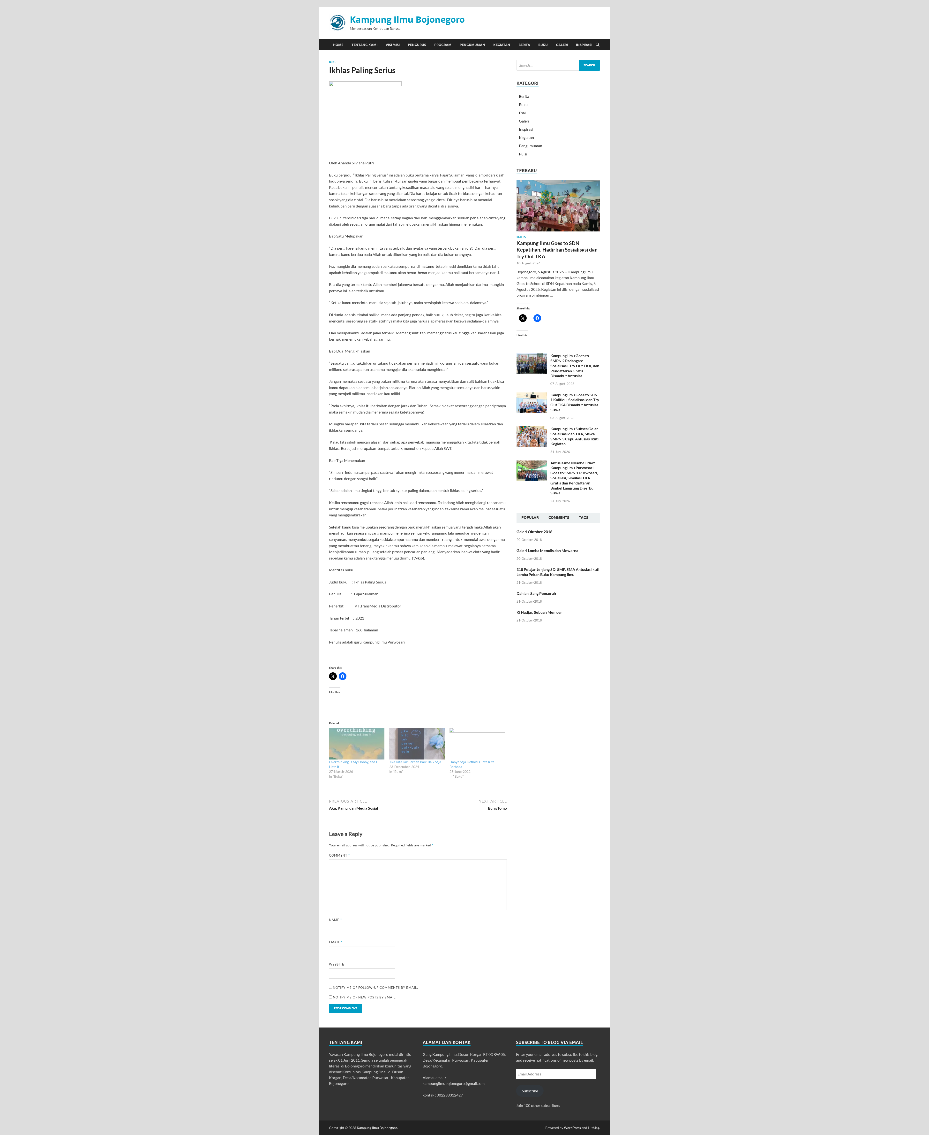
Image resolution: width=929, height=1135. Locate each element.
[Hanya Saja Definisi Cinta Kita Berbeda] (477, 743)
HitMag (593, 1128)
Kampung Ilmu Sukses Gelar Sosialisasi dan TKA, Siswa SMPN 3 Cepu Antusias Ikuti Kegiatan (574, 436)
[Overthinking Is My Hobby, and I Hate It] (356, 743)
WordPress (572, 1128)
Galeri (562, 45)
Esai (522, 112)
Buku (543, 45)
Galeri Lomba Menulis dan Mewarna (547, 550)
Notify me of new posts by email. (365, 997)
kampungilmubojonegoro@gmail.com (454, 1083)
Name (335, 920)
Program (442, 45)
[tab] (530, 518)
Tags (583, 517)
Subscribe (530, 1091)
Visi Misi (393, 45)
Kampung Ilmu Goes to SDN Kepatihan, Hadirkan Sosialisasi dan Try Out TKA (557, 249)
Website (336, 964)
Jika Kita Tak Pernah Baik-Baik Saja (415, 762)
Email (335, 942)
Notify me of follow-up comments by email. (375, 987)
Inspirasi (584, 45)
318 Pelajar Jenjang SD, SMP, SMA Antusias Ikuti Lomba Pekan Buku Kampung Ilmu (558, 572)
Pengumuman (472, 45)
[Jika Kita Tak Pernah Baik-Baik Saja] (417, 743)
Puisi (523, 154)
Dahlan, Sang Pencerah (536, 593)
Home (338, 45)
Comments (558, 517)
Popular (530, 517)
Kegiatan (501, 45)
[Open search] (597, 44)
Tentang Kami (364, 45)
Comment (339, 855)
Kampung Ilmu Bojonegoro (407, 19)
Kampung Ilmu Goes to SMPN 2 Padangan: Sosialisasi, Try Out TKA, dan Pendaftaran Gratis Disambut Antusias (574, 365)
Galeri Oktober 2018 (534, 531)
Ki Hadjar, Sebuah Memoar (539, 612)
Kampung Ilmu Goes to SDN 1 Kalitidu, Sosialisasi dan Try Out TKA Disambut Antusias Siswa (574, 402)
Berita (524, 45)
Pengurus (417, 45)
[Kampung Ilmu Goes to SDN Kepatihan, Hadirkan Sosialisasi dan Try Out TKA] (558, 182)
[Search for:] (558, 65)
